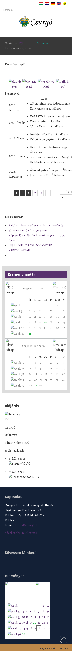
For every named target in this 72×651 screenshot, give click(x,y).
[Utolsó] (48, 193)
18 (34, 322)
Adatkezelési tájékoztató (21, 533)
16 (63, 316)
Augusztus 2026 (33, 288)
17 (30, 322)
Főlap (22, 43)
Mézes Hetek (38, 126)
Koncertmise (38, 121)
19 (40, 322)
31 (30, 334)
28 (50, 328)
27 (45, 328)
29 (57, 328)
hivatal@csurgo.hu (27, 525)
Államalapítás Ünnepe (44, 170)
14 (51, 316)
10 (29, 316)
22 (57, 322)
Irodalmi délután (41, 134)
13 (45, 316)
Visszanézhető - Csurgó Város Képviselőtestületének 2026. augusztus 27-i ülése (37, 235)
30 (63, 328)
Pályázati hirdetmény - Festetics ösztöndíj (36, 225)
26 (39, 328)
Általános (55, 108)
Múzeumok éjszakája (43, 157)
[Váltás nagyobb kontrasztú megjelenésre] (64, 3)
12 (40, 316)
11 (35, 316)
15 (57, 316)
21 (51, 322)
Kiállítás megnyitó (42, 139)
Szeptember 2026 (33, 346)
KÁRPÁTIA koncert (42, 116)
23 (63, 322)
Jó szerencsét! (39, 175)
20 (45, 322)
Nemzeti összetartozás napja (49, 147)
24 (29, 328)
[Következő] (41, 193)
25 (34, 328)
